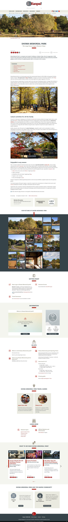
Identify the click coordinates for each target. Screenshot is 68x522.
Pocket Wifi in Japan (49, 286)
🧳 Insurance (49, 13)
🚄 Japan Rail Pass (32, 13)
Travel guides (16, 70)
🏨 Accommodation (24, 13)
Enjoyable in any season (17, 66)
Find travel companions (47, 505)
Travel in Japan (11, 11)
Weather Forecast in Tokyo (52, 333)
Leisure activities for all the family (19, 65)
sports (33, 119)
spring (50, 168)
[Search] (41, 8)
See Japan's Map (25, 333)
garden (15, 84)
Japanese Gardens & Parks (25, 431)
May (31, 174)
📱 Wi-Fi (45, 13)
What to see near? (16, 71)
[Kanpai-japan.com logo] (34, 3)
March (26, 170)
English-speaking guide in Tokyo (46, 378)
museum (12, 184)
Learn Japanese (32, 11)
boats (16, 120)
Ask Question (21, 505)
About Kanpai (34, 517)
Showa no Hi (38, 405)
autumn (46, 164)
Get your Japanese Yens (42, 373)
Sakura (13, 170)
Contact (39, 517)
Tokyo (26, 77)
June (23, 177)
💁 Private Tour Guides (39, 13)
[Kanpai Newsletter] (53, 11)
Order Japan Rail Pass (26, 292)
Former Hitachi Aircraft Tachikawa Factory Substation (16, 462)
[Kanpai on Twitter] (57, 11)
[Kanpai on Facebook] (56, 11)
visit (17, 166)
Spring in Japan (23, 436)
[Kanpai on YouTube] (59, 11)
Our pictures (16, 68)
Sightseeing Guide (19, 11)
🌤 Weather (54, 13)
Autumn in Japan (23, 434)
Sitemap (43, 517)
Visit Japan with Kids (24, 433)
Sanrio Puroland (31, 460)
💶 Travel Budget (12, 13)
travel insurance (16, 298)
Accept (25, 325)
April (34, 170)
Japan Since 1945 (22, 405)
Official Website (41, 432)
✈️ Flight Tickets (18, 13)
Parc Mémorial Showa (33, 195)
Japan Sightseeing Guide (14, 38)
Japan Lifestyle (25, 11)
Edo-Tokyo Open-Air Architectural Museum (50, 461)
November (22, 166)
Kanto (19, 38)
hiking (55, 77)
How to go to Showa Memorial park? (19, 69)
